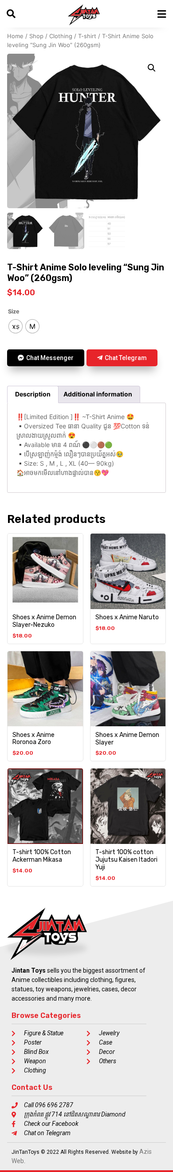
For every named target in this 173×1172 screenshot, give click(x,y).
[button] (152, 68)
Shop (36, 36)
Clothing (60, 36)
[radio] (15, 326)
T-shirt (87, 36)
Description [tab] (33, 394)
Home (15, 36)
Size (14, 312)
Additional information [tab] (97, 394)
